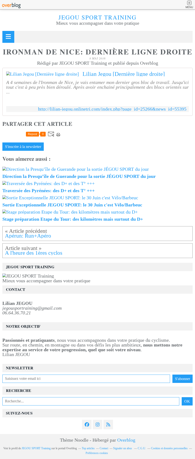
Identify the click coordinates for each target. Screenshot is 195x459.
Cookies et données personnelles (169, 448)
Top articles (88, 448)
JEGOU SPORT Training (97, 17)
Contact (104, 448)
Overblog (126, 440)
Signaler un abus (123, 448)
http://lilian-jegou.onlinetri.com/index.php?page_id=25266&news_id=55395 (112, 109)
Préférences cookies (97, 453)
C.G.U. (142, 448)
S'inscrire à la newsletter (23, 147)
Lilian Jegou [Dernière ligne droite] (124, 74)
